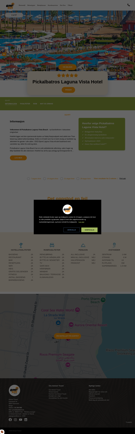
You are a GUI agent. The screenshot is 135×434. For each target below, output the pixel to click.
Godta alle (89, 230)
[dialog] (67, 217)
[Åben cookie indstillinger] (2, 432)
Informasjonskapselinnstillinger (50, 230)
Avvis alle (71, 230)
